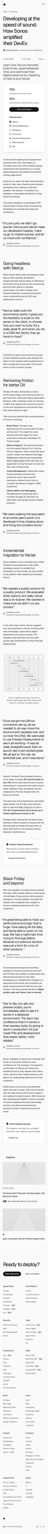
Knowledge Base (33, 1411)
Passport (9, 1309)
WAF (5, 1328)
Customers (13, 11)
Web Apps (7, 1404)
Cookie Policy (8, 1490)
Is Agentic (30, 1425)
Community (30, 1422)
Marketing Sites (9, 1407)
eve (7, 1312)
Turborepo (7, 1373)
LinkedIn (29, 1490)
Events (28, 1448)
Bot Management (10, 1332)
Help (27, 1470)
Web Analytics (25, 807)
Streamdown (31, 1373)
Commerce (7, 1414)
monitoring (27, 493)
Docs (28, 1400)
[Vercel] (4, 4)
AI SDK (6, 1291)
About (28, 1438)
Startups (29, 1452)
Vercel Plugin (33, 1332)
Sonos (39, 165)
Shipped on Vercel (33, 1456)
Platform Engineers (10, 1418)
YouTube (29, 1493)
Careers (29, 1441)
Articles (29, 1418)
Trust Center (8, 1504)
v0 (27, 1343)
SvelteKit (6, 1366)
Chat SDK (32, 1366)
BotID (5, 1336)
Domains (29, 1339)
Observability (31, 1302)
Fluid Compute (32, 1298)
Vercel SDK (30, 1355)
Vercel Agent (31, 1328)
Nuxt (5, 1362)
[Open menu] (43, 4)
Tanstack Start (9, 1377)
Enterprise (30, 1463)
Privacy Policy (9, 1482)
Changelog (30, 1407)
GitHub (28, 1482)
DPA (5, 1493)
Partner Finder (9, 1448)
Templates (7, 1445)
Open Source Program (35, 1459)
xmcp (5, 1384)
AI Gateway (8, 1294)
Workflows (7, 1302)
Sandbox (6, 1298)
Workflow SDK (34, 1359)
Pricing (28, 1466)
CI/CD (28, 1291)
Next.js (6, 1359)
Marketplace (8, 1441)
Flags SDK (30, 1362)
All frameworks (9, 1388)
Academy (29, 1414)
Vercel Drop (33, 1325)
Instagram (30, 1497)
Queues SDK (33, 1370)
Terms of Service (10, 1486)
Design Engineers (10, 1422)
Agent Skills (30, 1336)
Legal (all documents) (12, 1500)
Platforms (7, 1411)
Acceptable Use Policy (12, 1497)
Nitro (5, 1370)
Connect (9, 1305)
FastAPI (6, 1380)
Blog (5, 11)
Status (5, 1508)
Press (28, 1445)
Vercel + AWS (8, 1452)
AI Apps (6, 1400)
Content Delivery (32, 1294)
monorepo (8, 568)
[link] (24, 109)
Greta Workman (12, 50)
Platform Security (10, 1325)
